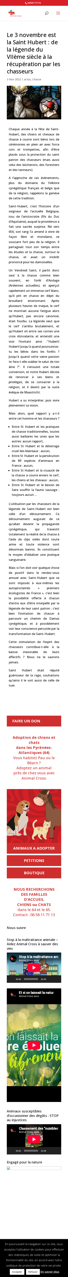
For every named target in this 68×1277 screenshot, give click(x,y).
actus (27, 79)
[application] (34, 968)
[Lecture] (12, 979)
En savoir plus (50, 1271)
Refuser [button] (33, 1271)
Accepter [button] (17, 1271)
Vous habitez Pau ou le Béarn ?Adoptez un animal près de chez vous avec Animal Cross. (34, 758)
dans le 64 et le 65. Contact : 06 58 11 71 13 (34, 902)
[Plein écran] (56, 979)
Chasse (36, 79)
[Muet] (50, 979)
